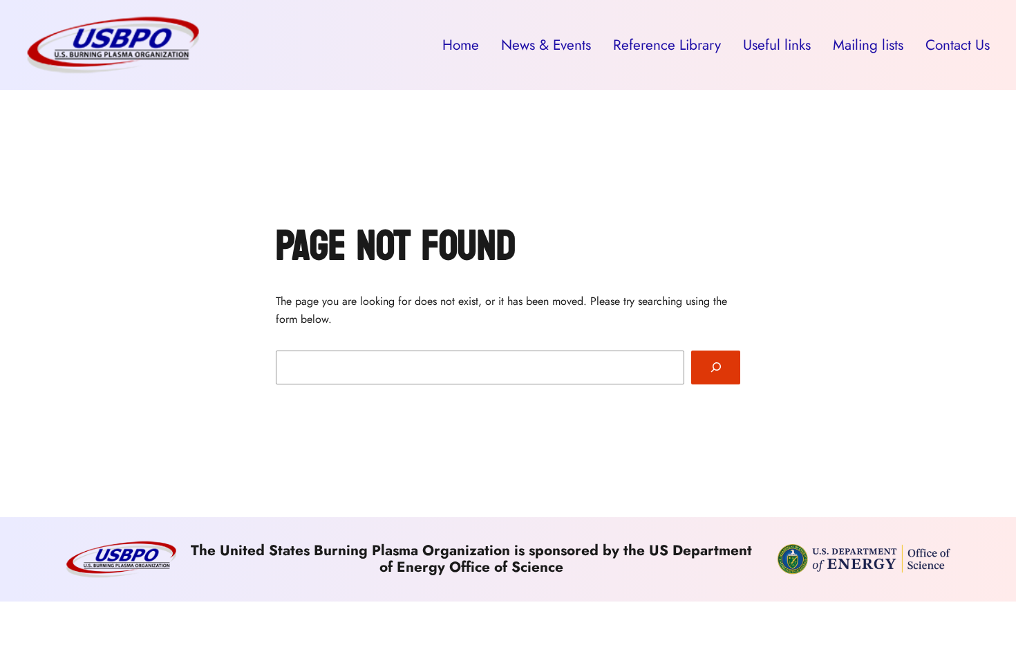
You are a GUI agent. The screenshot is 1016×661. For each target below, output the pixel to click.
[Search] (715, 367)
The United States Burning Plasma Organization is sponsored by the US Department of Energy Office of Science (471, 558)
